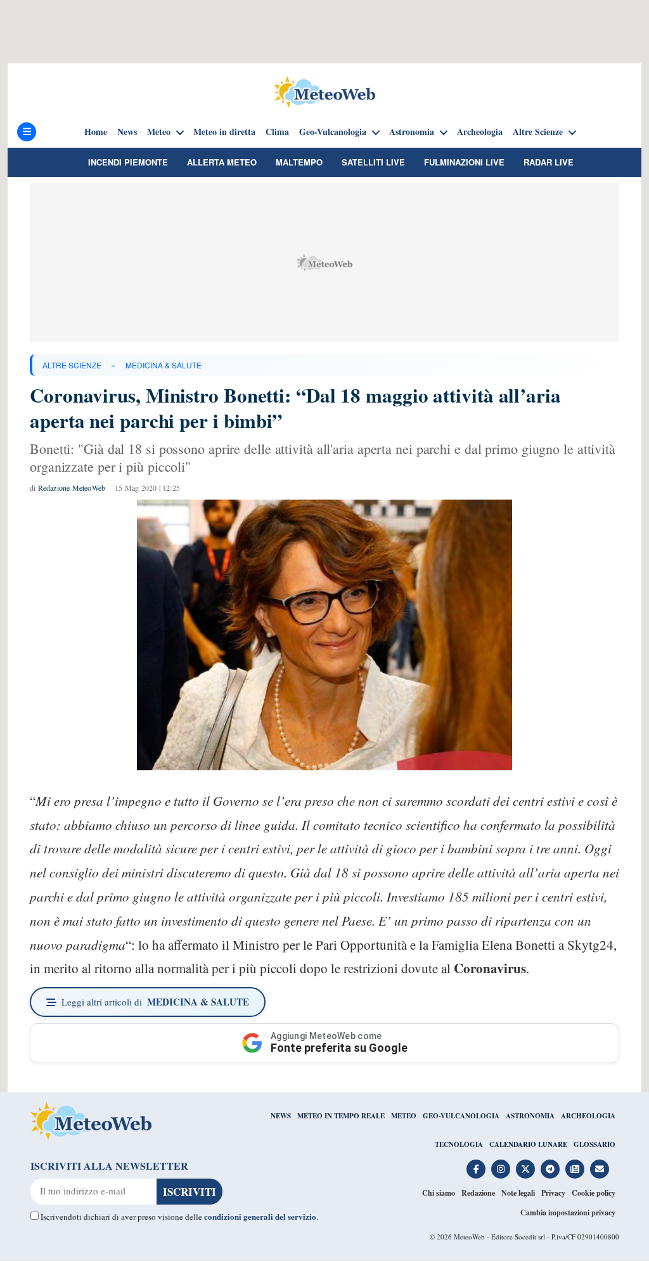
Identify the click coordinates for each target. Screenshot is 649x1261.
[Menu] (26, 131)
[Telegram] (550, 1169)
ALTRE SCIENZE (71, 364)
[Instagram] (500, 1169)
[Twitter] (525, 1169)
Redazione (478, 1192)
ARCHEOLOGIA (588, 1116)
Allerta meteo (222, 162)
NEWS (281, 1116)
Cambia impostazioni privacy (567, 1212)
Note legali (518, 1192)
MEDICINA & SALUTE (163, 364)
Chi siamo (438, 1192)
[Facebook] (475, 1169)
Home (95, 132)
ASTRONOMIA (530, 1116)
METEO (403, 1116)
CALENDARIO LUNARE (528, 1144)
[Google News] (574, 1169)
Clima (277, 132)
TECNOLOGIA (459, 1144)
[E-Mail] (599, 1169)
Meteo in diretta (224, 132)
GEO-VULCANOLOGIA (461, 1116)
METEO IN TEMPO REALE (341, 1116)
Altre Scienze (538, 132)
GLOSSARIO (594, 1144)
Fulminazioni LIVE (464, 162)
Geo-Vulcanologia (332, 132)
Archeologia (480, 132)
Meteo (158, 132)
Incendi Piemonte (128, 162)
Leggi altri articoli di (155, 1002)
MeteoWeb (469, 1236)
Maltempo (299, 162)
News (127, 132)
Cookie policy (593, 1192)
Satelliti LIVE (373, 162)
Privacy (553, 1192)
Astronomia (411, 132)
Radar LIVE (549, 162)
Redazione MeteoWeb (72, 487)
